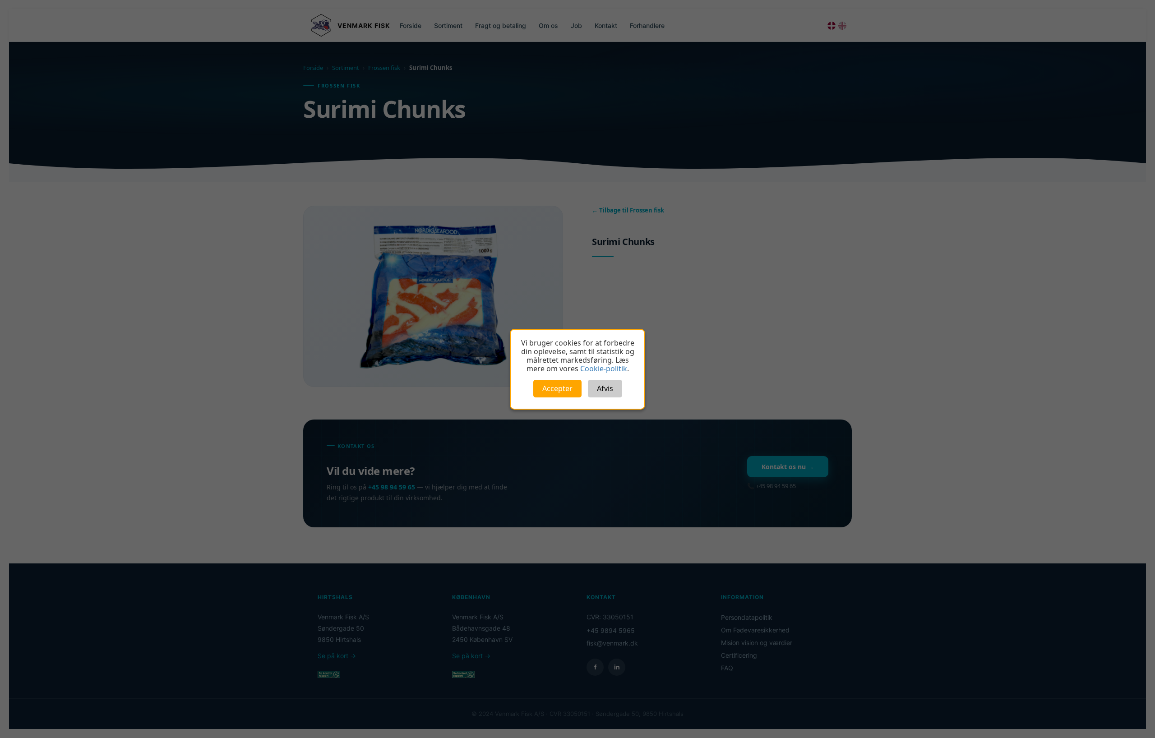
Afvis (605, 388)
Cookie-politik (603, 369)
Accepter (557, 388)
